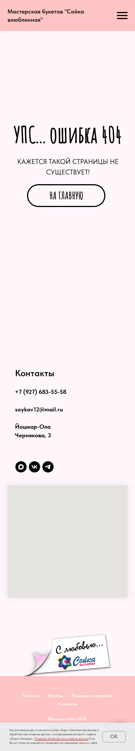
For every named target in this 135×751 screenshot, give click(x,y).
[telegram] (48, 466)
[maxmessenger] (21, 466)
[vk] (34, 466)
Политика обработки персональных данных (61, 739)
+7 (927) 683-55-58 (40, 391)
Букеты (55, 695)
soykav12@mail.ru (39, 409)
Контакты (68, 703)
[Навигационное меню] (122, 15)
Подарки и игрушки (92, 695)
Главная (31, 695)
